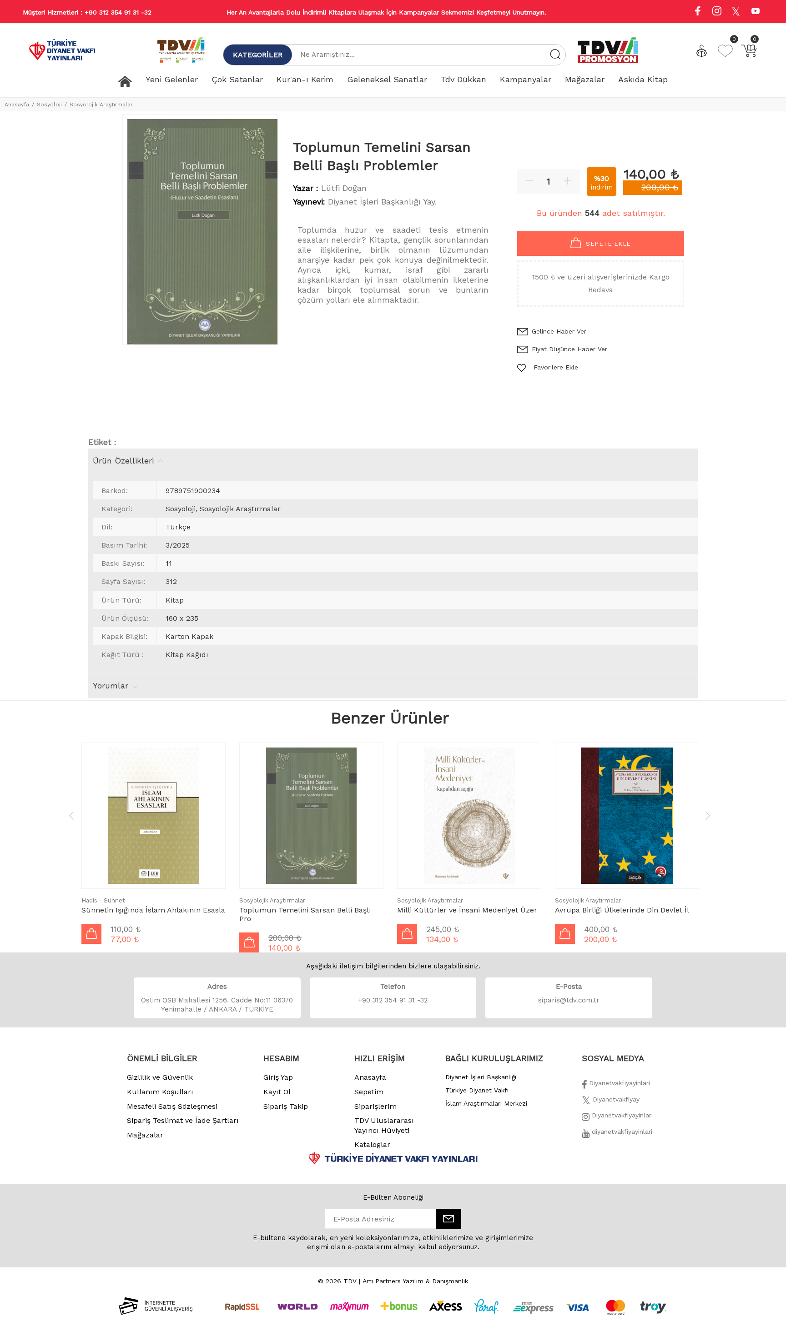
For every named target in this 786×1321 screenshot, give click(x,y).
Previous (71, 815)
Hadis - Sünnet (103, 900)
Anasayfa (17, 104)
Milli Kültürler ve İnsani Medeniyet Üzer (467, 910)
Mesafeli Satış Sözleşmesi (172, 1106)
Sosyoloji (49, 104)
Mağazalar (145, 1135)
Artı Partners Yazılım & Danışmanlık (415, 1281)
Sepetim (368, 1091)
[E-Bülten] (448, 1219)
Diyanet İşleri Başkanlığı (480, 1077)
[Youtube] (755, 12)
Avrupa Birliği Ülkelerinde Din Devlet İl (622, 910)
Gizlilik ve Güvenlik (160, 1077)
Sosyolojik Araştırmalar (101, 104)
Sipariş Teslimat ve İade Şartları (183, 1120)
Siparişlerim (375, 1106)
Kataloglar (372, 1144)
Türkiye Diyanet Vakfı (477, 1090)
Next (707, 815)
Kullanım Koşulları (160, 1091)
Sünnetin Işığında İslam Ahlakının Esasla (153, 910)
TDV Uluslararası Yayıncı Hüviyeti (384, 1125)
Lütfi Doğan (344, 188)
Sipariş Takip (285, 1106)
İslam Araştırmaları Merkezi (486, 1103)
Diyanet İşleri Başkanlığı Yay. (382, 201)
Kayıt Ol (277, 1091)
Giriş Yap (278, 1077)
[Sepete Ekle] (91, 934)
